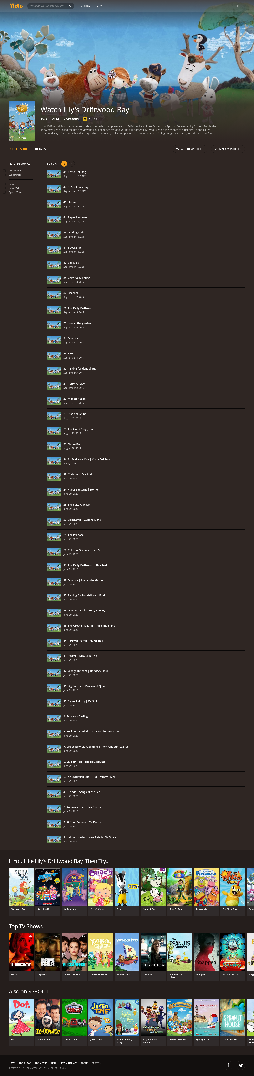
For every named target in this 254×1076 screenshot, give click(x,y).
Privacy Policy (34, 1068)
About (84, 1063)
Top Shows (25, 1063)
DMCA (63, 1068)
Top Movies (41, 1063)
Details (40, 149)
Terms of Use (50, 1068)
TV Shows (85, 6)
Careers (96, 1063)
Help (54, 1063)
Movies (101, 6)
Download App (68, 1063)
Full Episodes (19, 149)
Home (12, 1063)
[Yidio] (16, 6)
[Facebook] (228, 1065)
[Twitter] (240, 1065)
